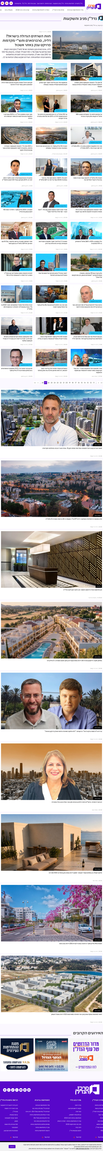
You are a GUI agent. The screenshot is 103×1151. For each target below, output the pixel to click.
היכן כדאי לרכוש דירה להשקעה (9, 1105)
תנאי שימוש (100, 1124)
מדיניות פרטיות (99, 1105)
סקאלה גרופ (9, 10)
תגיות (101, 1118)
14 (85, 383)
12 (91, 383)
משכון (16, 1121)
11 (93, 383)
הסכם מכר (15, 1127)
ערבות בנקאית (14, 1115)
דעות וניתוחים (48, 3)
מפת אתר (100, 1121)
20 (67, 383)
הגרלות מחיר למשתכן (75, 1115)
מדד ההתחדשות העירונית (75, 10)
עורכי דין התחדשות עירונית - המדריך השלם (69, 1121)
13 (88, 383)
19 (69, 383)
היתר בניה (78, 1127)
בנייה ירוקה (78, 1105)
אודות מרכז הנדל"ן (58, 10)
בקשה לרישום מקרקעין (74, 1108)
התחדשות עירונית (69, 3)
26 (48, 383)
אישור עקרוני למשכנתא (11, 1118)
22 (61, 383)
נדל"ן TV (24, 3)
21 (63, 383)
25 (52, 383)
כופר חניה (78, 1111)
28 (42, 383)
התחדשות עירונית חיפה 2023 (72, 1118)
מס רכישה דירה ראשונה (11, 1108)
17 (75, 383)
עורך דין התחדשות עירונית (43, 1127)
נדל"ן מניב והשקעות (58, 3)
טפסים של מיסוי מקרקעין (11, 1130)
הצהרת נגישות (99, 1108)
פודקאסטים (18, 3)
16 (78, 383)
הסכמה (12, 1146)
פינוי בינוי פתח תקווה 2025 (73, 1124)
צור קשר (100, 1115)
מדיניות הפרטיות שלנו (82, 1148)
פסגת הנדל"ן (99, 1127)
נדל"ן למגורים (78, 3)
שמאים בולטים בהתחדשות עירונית (40, 1124)
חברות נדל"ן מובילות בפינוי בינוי (41, 1108)
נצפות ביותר (98, 444)
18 (72, 383)
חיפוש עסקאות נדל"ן (75, 1130)
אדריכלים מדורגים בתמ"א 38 (41, 1118)
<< (101, 383)
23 (58, 383)
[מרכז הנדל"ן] (94, 7)
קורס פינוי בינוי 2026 (22, 10)
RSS (102, 1130)
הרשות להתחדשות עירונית (42, 1130)
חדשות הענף (40, 3)
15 (81, 383)
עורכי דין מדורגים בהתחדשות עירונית (40, 1115)
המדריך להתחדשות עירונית (40, 10)
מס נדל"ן (15, 1111)
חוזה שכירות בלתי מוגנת (11, 1124)
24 (55, 383)
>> (35, 383)
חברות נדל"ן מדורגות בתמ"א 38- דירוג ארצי (38, 1111)
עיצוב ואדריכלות (32, 3)
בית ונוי (99, 586)
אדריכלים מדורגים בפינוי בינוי (42, 1121)
